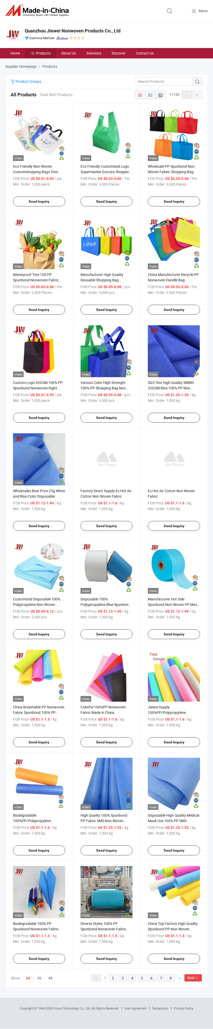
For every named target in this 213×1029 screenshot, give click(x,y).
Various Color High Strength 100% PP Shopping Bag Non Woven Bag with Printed (103, 388)
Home (15, 53)
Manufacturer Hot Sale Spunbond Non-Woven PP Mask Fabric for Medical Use (173, 604)
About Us (68, 53)
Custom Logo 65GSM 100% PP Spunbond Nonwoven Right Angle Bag (38, 388)
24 (28, 978)
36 (39, 978)
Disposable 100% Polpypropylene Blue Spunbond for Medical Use (106, 604)
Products (43, 53)
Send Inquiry (39, 201)
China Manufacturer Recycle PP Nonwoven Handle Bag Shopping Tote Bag (173, 280)
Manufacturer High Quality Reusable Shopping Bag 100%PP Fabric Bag (102, 280)
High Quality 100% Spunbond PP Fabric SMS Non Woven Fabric (104, 821)
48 (50, 978)
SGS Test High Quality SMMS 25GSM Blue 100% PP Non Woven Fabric (171, 388)
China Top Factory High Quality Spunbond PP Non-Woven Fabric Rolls (173, 929)
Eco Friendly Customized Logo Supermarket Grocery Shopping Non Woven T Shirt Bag (106, 172)
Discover (118, 53)
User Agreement (135, 1008)
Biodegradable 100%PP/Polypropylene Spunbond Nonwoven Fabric (36, 821)
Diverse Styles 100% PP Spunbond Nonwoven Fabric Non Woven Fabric (103, 929)
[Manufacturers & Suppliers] (38, 10)
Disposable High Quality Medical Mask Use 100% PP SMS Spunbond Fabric (173, 821)
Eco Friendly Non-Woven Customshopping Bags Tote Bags (35, 172)
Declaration (160, 1008)
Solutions (93, 53)
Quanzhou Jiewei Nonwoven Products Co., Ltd (73, 30)
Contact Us (145, 53)
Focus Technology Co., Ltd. (73, 1008)
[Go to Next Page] (197, 95)
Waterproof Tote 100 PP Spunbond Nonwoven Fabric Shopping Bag (36, 280)
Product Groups (28, 81)
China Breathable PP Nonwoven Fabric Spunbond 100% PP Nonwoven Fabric (38, 712)
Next (191, 977)
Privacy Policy (184, 1008)
